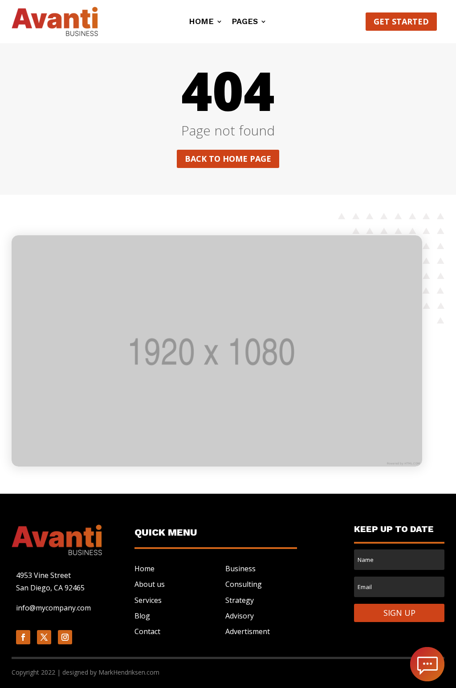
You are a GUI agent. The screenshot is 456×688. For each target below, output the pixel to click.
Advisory (239, 616)
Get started (401, 21)
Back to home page (228, 158)
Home (201, 22)
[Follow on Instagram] (65, 637)
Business (240, 568)
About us (149, 584)
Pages (245, 22)
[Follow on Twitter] (44, 637)
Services (148, 600)
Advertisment (247, 631)
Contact (147, 631)
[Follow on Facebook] (23, 637)
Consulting (243, 584)
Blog (142, 616)
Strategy (239, 600)
